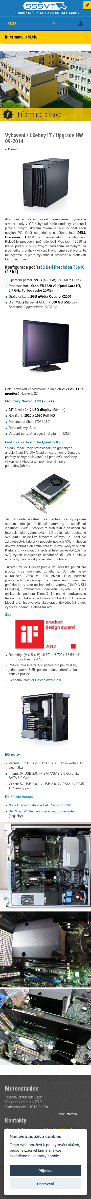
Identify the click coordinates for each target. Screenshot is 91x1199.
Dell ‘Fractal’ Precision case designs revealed (42, 811)
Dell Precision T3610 (65, 267)
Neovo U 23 (31, 401)
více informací (68, 1114)
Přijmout (46, 1171)
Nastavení (45, 1184)
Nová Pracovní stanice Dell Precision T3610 (41, 805)
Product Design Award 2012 (43, 680)
